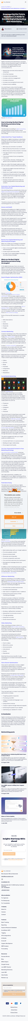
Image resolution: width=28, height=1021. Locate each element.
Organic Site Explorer (7, 943)
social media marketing (7, 427)
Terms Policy (14, 1009)
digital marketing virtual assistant (10, 191)
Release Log (4, 977)
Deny (14, 526)
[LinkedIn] (2, 879)
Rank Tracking (5, 922)
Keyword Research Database (9, 927)
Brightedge (8, 293)
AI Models (3, 938)
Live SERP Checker (6, 967)
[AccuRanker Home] (5, 2)
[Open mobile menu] (25, 2)
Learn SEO (4, 972)
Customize (13, 521)
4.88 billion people (15, 419)
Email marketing (5, 541)
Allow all (14, 517)
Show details (17, 512)
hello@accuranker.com (7, 876)
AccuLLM (3, 940)
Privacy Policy (20, 859)
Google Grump (5, 964)
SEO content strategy (12, 312)
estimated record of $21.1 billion (15, 581)
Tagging (3, 933)
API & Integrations (6, 935)
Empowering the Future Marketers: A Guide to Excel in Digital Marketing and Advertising (14, 8)
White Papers (4, 961)
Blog (2, 959)
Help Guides (4, 975)
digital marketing (20, 129)
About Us (3, 909)
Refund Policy (14, 1007)
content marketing (11, 345)
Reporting (4, 925)
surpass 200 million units (16, 675)
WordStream (9, 118)
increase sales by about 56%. (9, 573)
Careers (3, 912)
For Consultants (5, 903)
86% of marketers (10, 337)
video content (19, 637)
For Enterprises (5, 900)
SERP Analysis (4, 946)
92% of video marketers (18, 627)
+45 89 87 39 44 (5, 890)
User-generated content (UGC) (9, 452)
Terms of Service (12, 859)
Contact (3, 914)
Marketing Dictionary (6, 969)
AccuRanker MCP (5, 930)
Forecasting (4, 948)
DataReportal (9, 391)
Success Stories (5, 956)
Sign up (14, 994)
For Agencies (4, 898)
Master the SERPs (5, 7)
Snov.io (7, 540)
